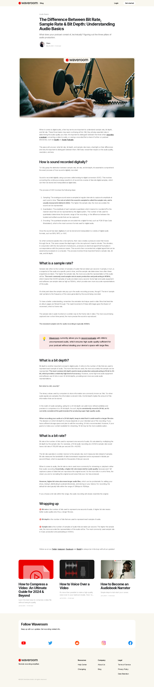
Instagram (61, 549)
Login (116, 3)
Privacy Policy (123, 669)
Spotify (56, 140)
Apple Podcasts (67, 140)
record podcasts (88, 338)
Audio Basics (44, 14)
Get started (129, 3)
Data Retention (123, 674)
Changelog (82, 669)
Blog (42, 3)
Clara (48, 43)
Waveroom (54, 338)
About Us (101, 665)
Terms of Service (124, 665)
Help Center (82, 665)
